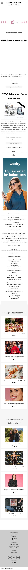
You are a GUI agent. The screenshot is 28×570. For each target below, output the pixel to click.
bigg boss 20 (4, 242)
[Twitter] (11, 557)
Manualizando (14, 288)
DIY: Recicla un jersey (17, 237)
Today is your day (14, 297)
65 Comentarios (14, 139)
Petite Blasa (14, 293)
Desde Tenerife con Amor (14, 267)
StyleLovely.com (14, 3)
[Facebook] (14, 155)
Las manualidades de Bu (14, 284)
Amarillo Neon (14, 263)
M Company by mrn (14, 286)
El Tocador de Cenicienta (14, 268)
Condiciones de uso (14, 544)
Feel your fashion (14, 276)
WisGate (7, 237)
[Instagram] (16, 557)
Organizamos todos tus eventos (14, 291)
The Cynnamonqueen (14, 295)
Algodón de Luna (14, 261)
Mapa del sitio (14, 538)
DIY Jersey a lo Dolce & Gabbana (14, 224)
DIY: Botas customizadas (14, 41)
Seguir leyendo (13, 86)
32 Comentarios (14, 83)
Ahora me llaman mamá (14, 260)
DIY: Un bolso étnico (14, 222)
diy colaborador (19, 137)
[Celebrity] (14, 464)
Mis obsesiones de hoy (14, 290)
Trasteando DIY (14, 298)
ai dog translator (5, 238)
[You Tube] (19, 557)
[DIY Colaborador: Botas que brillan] (14, 111)
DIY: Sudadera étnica (14, 217)
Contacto (14, 539)
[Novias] (14, 331)
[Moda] (14, 354)
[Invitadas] (14, 511)
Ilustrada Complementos (14, 279)
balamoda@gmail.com (14, 147)
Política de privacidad (14, 546)
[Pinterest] (14, 557)
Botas (14, 80)
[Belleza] (14, 401)
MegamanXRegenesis (8, 233)
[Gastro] (14, 378)
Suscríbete (14, 562)
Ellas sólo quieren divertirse (14, 270)
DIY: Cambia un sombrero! (14, 226)
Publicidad (14, 536)
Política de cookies (14, 547)
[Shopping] (14, 441)
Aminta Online (14, 265)
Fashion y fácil (14, 274)
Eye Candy (14, 272)
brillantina (12, 137)
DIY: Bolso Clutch (15, 245)
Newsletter (14, 560)
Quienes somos (14, 535)
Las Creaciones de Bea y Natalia (14, 283)
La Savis (14, 281)
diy (15, 80)
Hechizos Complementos (14, 277)
